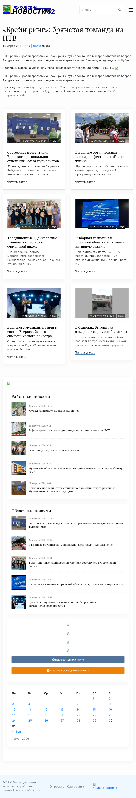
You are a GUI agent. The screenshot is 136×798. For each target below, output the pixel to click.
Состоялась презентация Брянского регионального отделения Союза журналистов (33, 156)
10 (13, 709)
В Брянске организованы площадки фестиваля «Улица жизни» (99, 156)
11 (29, 709)
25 (30, 720)
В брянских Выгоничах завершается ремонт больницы (101, 329)
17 (13, 715)
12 (45, 709)
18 (29, 715)
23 (110, 715)
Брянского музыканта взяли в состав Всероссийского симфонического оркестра (32, 331)
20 (62, 715)
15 (94, 709)
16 (110, 709)
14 (78, 709)
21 (78, 715)
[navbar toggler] (130, 10)
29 (94, 720)
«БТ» (23, 95)
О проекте (57, 786)
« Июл (16, 731)
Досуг (37, 46)
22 (94, 715)
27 (62, 720)
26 (46, 720)
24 (14, 720)
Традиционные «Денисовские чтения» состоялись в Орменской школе (32, 242)
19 (45, 715)
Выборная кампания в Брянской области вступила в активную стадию (100, 242)
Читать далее (17, 182)
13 (62, 709)
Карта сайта (75, 786)
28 (78, 720)
